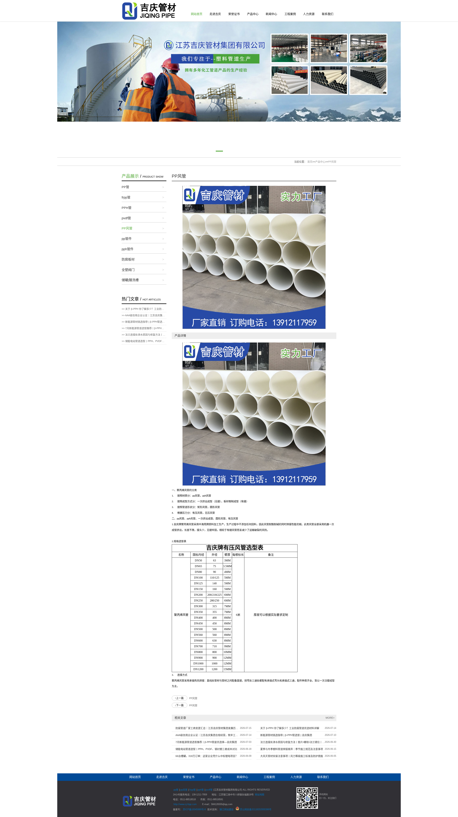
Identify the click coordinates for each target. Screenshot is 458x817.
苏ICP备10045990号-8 (194, 809)
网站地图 (259, 794)
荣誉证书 (234, 14)
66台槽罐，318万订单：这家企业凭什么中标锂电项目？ (207, 756)
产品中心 (253, 14)
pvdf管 (126, 218)
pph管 (201, 789)
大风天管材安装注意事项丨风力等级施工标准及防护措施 (291, 756)
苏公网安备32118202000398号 (255, 809)
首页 (309, 161)
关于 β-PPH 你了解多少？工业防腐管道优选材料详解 (289, 728)
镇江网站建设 (226, 809)
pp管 (176, 789)
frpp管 (126, 197)
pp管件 (127, 239)
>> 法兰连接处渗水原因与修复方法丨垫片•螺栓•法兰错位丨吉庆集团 (144, 334)
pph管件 (127, 249)
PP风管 (332, 161)
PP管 (125, 187)
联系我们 (327, 14)
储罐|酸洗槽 (130, 280)
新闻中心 (271, 14)
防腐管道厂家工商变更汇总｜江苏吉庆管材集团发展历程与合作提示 (208, 728)
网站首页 (196, 14)
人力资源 (309, 14)
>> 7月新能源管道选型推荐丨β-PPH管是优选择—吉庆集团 (144, 328)
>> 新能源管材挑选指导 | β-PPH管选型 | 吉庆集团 (144, 321)
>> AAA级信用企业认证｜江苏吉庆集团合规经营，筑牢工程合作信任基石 (144, 315)
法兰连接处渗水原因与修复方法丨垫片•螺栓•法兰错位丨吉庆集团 (292, 742)
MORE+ (330, 717)
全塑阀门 (128, 270)
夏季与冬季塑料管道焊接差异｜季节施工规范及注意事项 (291, 749)
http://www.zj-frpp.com (185, 804)
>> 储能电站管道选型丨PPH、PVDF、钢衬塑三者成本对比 (144, 341)
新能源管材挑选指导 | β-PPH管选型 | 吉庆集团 (286, 735)
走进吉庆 (215, 14)
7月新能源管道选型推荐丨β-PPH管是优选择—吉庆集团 (206, 742)
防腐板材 (128, 259)
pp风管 (183, 789)
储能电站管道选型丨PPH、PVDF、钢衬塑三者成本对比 (206, 749)
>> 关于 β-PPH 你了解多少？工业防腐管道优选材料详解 (144, 308)
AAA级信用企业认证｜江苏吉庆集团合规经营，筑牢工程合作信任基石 (208, 735)
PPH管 (126, 208)
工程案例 (290, 14)
